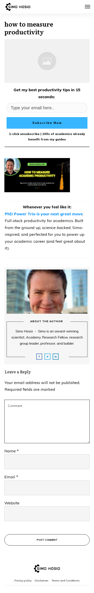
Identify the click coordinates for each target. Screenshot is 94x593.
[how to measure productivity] (47, 61)
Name (11, 450)
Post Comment (47, 539)
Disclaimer (41, 580)
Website (11, 502)
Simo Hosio (24, 331)
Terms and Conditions (66, 580)
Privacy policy (22, 580)
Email (11, 476)
